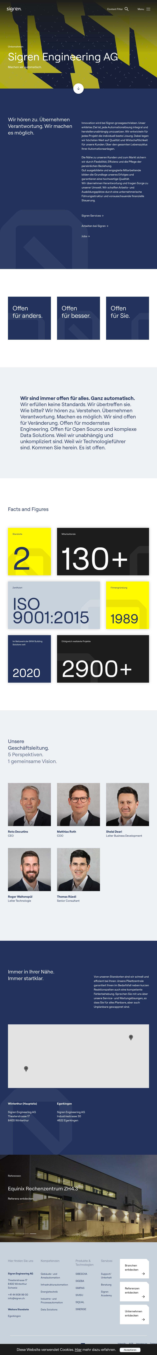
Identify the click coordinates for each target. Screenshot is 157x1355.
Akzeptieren (130, 1349)
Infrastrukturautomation (54, 1284)
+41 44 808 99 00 (18, 1294)
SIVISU (79, 1295)
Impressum (141, 1343)
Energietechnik (49, 1291)
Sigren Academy (106, 1293)
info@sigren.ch (16, 1298)
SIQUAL (80, 1302)
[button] (11, 1233)
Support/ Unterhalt (106, 1275)
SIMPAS (80, 1288)
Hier (78, 1349)
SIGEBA (80, 1280)
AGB (131, 1343)
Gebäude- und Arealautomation (50, 1275)
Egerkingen (14, 1315)
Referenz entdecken (20, 1198)
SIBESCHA (81, 1273)
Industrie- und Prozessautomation (52, 1300)
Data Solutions (49, 1309)
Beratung (106, 1284)
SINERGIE (81, 1309)
